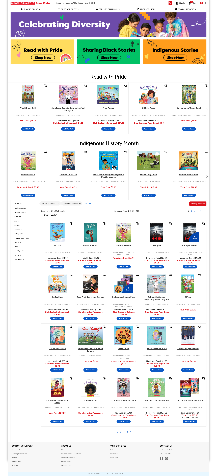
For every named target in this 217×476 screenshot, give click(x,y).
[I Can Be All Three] (57, 335)
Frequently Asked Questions (71, 454)
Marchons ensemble (188, 174)
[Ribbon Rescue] (28, 160)
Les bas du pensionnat (188, 349)
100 (137, 211)
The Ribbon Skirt (28, 108)
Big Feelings (57, 297)
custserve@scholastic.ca (168, 450)
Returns (14, 458)
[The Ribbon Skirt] (28, 94)
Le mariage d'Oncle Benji (189, 108)
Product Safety (17, 461)
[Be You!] (57, 232)
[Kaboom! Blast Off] (68, 160)
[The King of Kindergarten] (156, 387)
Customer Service (18, 450)
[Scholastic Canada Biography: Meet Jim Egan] (68, 94)
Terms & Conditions (68, 458)
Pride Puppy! (108, 108)
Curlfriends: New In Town (124, 400)
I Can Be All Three (57, 349)
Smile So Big (123, 349)
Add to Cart (28, 129)
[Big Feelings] (57, 284)
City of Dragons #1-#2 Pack (190, 400)
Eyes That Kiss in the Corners (90, 297)
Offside (187, 297)
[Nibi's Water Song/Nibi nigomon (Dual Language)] (108, 160)
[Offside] (187, 284)
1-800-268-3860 (166, 454)
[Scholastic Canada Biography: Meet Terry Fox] (156, 284)
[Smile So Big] (123, 335)
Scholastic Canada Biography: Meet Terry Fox (156, 298)
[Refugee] (156, 232)
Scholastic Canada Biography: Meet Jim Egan (68, 109)
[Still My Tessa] (148, 94)
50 (133, 211)
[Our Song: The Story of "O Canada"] (90, 335)
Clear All (87, 203)
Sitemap (15, 465)
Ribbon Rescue (28, 174)
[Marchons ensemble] (188, 160)
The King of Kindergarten (157, 400)
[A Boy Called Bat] (90, 232)
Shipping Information (19, 454)
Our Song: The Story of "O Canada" (90, 350)
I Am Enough (90, 400)
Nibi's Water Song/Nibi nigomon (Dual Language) (108, 175)
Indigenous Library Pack (123, 297)
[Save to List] (45, 85)
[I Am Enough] (90, 387)
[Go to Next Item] (207, 110)
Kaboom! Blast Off (68, 174)
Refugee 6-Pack (190, 245)
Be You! (57, 245)
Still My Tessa (148, 108)
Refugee (157, 245)
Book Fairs (114, 458)
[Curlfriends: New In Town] (123, 387)
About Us (64, 450)
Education (114, 454)
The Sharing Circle (148, 174)
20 (129, 211)
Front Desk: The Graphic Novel (57, 401)
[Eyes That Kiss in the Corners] (90, 284)
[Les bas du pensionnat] (188, 335)
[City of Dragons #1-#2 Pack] (189, 387)
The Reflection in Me (157, 349)
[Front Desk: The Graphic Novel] (57, 387)
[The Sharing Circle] (148, 160)
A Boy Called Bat (90, 245)
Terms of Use (65, 465)
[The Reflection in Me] (156, 335)
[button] (30, 9)
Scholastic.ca (115, 450)
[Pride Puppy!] (108, 94)
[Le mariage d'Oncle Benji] (189, 94)
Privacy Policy (66, 461)
